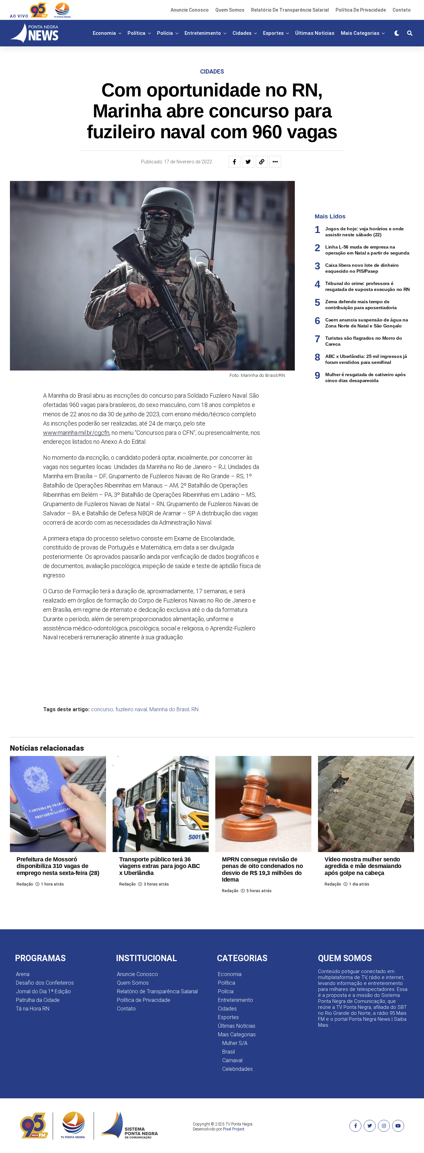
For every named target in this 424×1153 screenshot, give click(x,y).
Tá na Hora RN (32, 1009)
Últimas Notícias (314, 33)
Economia (104, 33)
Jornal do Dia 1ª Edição (43, 991)
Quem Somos (229, 10)
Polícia (165, 33)
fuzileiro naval (131, 709)
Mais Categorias (360, 33)
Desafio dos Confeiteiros (45, 983)
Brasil (228, 1052)
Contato (402, 10)
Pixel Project (233, 1129)
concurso (102, 709)
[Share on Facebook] (234, 162)
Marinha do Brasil (169, 709)
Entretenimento (203, 33)
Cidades (242, 33)
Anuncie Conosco (190, 10)
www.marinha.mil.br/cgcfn (76, 432)
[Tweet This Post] (248, 162)
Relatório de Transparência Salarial (290, 10)
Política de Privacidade (361, 10)
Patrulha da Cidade (38, 1000)
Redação (25, 884)
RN (194, 709)
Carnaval (232, 1060)
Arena (22, 974)
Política (136, 33)
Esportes (273, 33)
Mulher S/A (234, 1043)
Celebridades (237, 1069)
